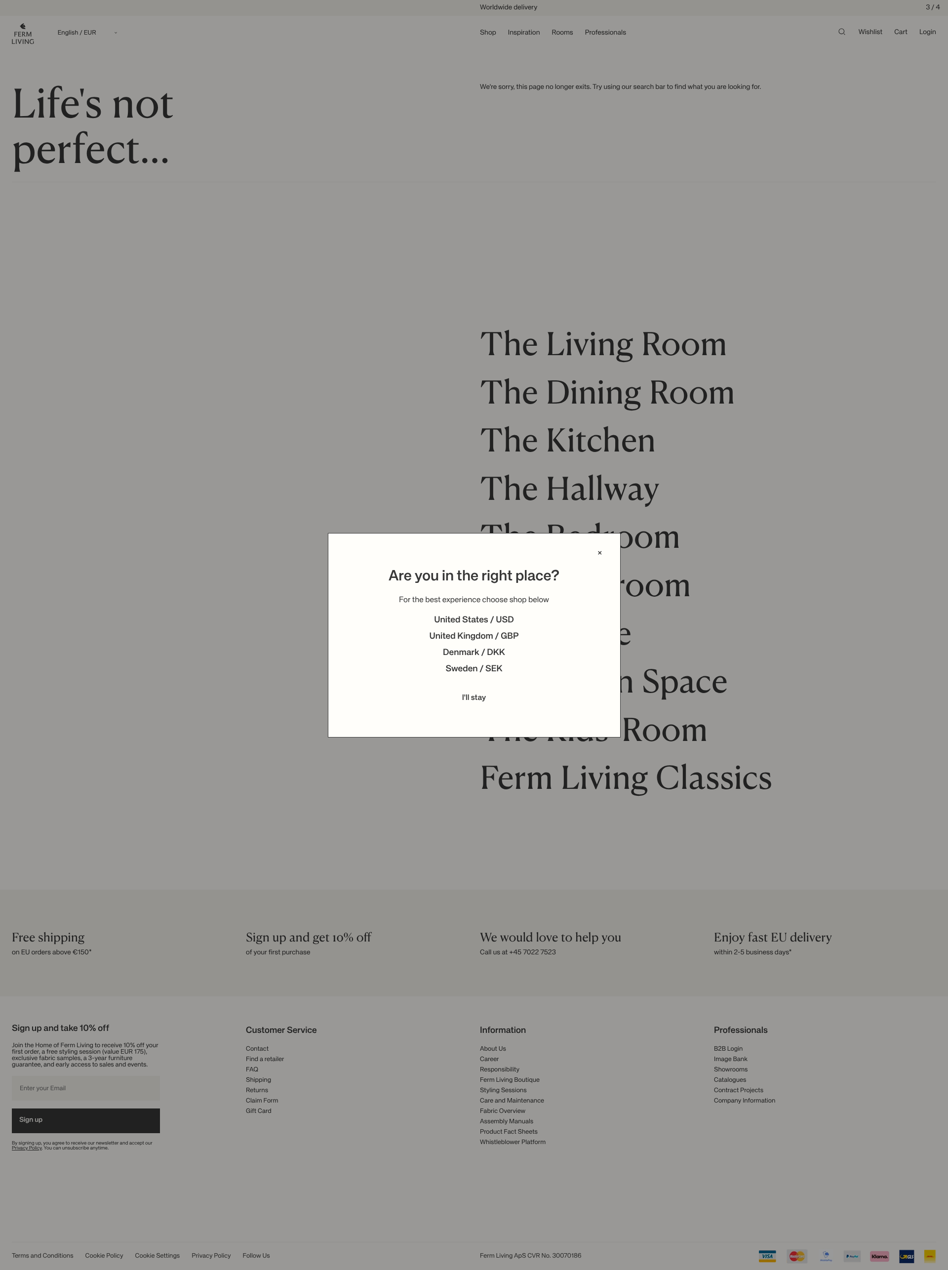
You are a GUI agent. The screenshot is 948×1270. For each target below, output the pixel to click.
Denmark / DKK (474, 653)
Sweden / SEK (473, 669)
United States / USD (474, 620)
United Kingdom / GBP (473, 636)
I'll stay (474, 698)
